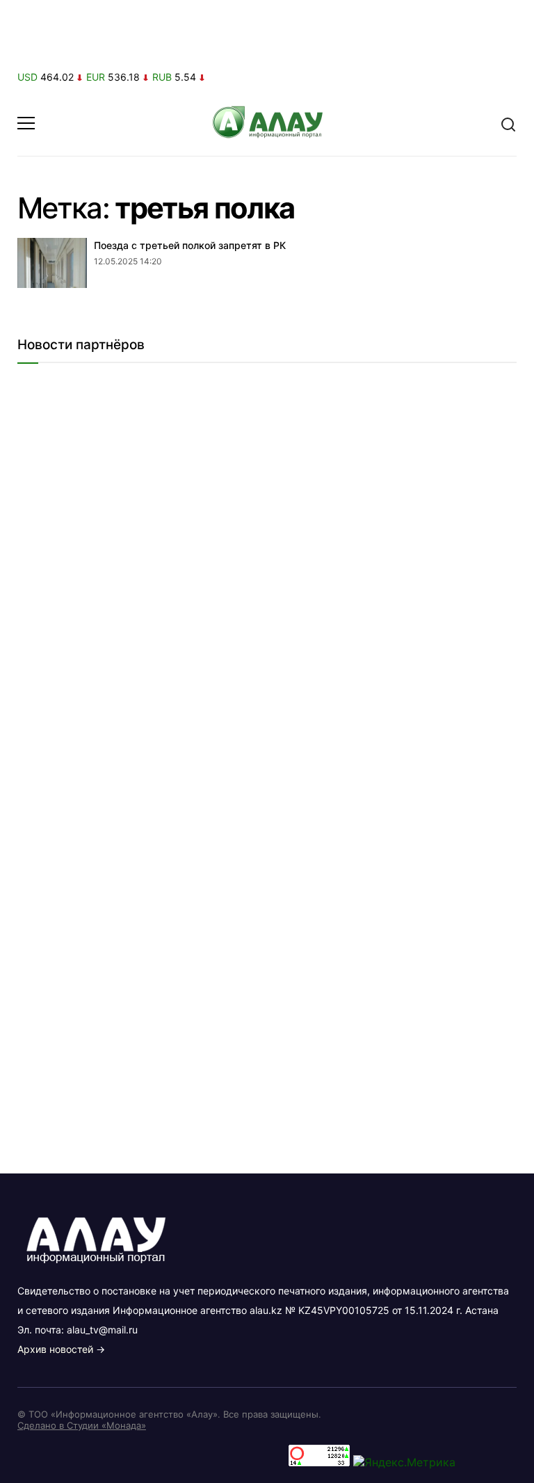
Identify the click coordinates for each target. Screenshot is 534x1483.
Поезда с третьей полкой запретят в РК (190, 245)
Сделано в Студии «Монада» (81, 1425)
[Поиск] (508, 123)
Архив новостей (55, 1349)
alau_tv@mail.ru (102, 1330)
